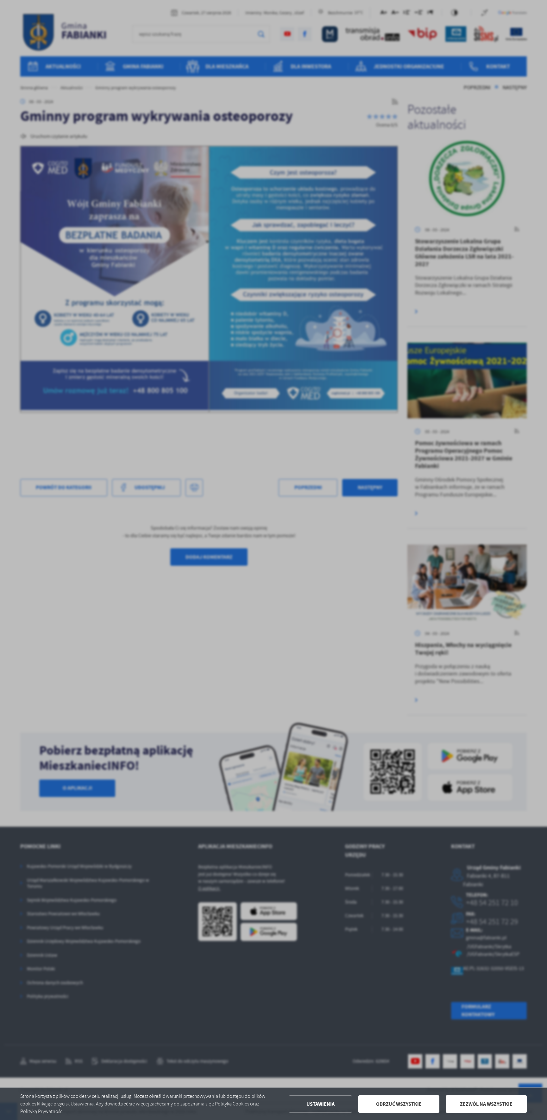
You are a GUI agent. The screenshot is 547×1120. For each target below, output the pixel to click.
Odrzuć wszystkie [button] (399, 1104)
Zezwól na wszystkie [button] (486, 1104)
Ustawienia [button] (320, 1104)
